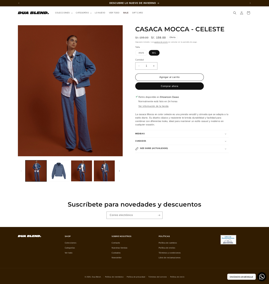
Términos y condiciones (170, 253)
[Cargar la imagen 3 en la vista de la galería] (81, 170)
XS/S (143, 53)
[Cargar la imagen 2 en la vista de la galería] (58, 170)
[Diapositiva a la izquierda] (21, 170)
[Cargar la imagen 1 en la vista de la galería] (36, 170)
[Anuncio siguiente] (250, 3)
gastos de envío (161, 42)
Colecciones (70, 243)
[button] (63, 13)
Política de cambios (168, 243)
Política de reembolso (114, 277)
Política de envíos (167, 248)
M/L (154, 53)
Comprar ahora (169, 86)
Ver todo (69, 253)
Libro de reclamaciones (170, 258)
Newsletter (117, 258)
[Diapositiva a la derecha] (119, 170)
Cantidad (139, 60)
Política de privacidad (136, 277)
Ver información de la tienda (153, 106)
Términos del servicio (157, 277)
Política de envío (177, 277)
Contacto (116, 243)
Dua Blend (96, 277)
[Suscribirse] (159, 215)
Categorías (70, 248)
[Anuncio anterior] (18, 3)
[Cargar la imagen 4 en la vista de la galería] (104, 170)
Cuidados (116, 253)
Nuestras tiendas (119, 248)
